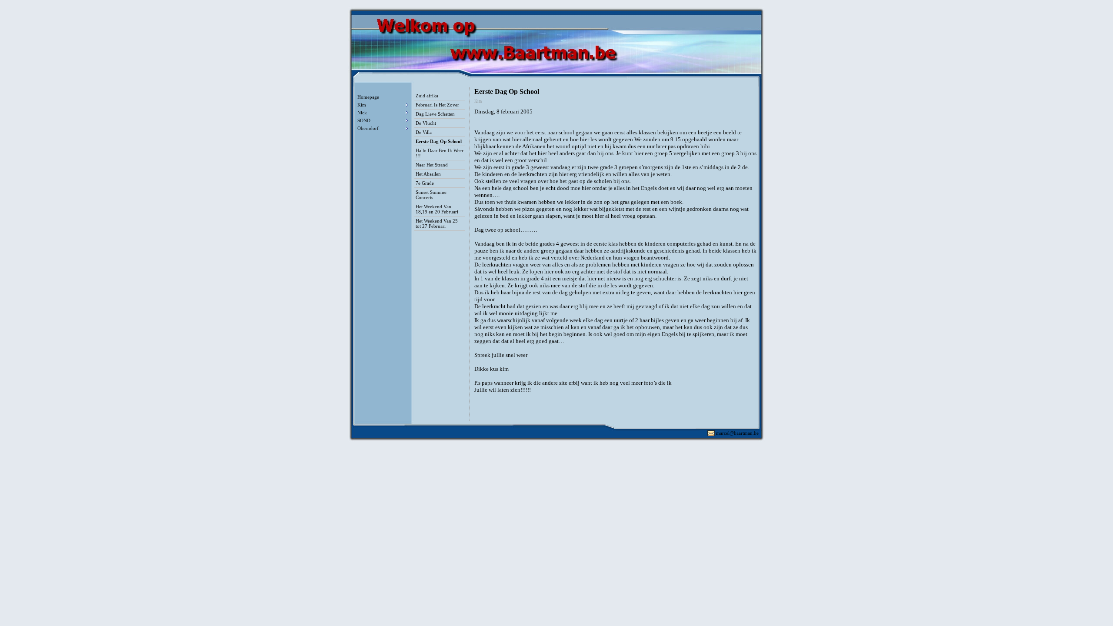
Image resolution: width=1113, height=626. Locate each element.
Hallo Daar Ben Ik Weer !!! (439, 153)
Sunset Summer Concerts (431, 195)
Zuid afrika (427, 95)
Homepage (368, 97)
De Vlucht (426, 123)
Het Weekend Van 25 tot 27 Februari (437, 223)
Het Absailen (428, 173)
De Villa (424, 132)
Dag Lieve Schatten (435, 114)
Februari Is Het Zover (437, 104)
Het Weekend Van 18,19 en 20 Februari (437, 209)
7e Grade (425, 183)
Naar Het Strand (432, 164)
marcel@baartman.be (737, 433)
